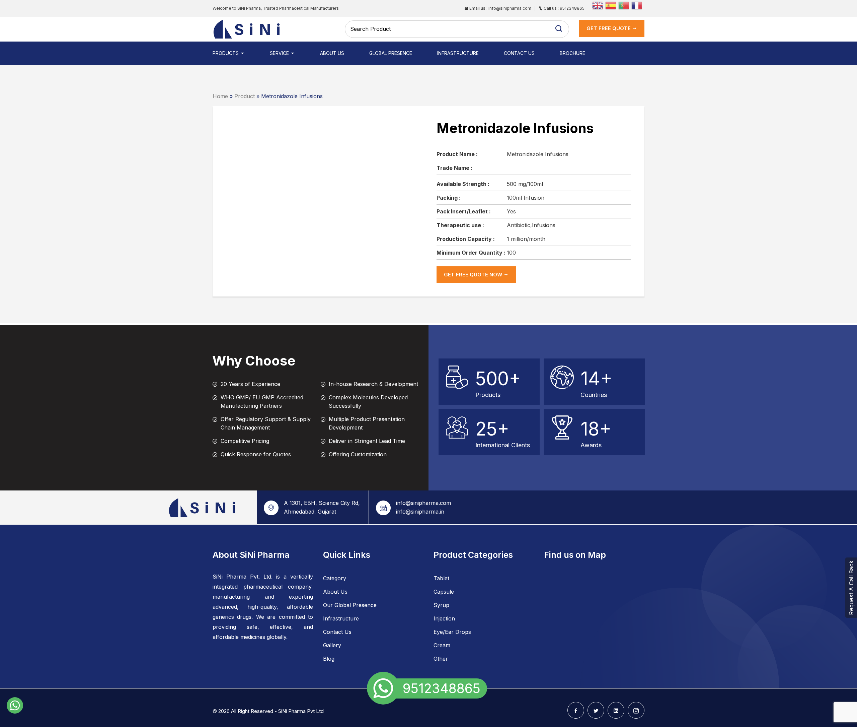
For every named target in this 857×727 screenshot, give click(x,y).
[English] (598, 4)
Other (441, 658)
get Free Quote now (473, 274)
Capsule (444, 591)
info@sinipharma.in (420, 511)
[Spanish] (611, 4)
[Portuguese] (624, 4)
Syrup (441, 605)
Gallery (332, 645)
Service (280, 53)
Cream (442, 645)
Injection (444, 618)
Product (244, 96)
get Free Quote (609, 28)
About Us (332, 53)
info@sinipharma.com (423, 503)
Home (220, 96)
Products (226, 53)
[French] (637, 4)
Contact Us (519, 53)
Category (334, 578)
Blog (328, 658)
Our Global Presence (350, 605)
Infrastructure (458, 53)
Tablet (441, 578)
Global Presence (390, 53)
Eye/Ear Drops (452, 632)
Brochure (572, 53)
